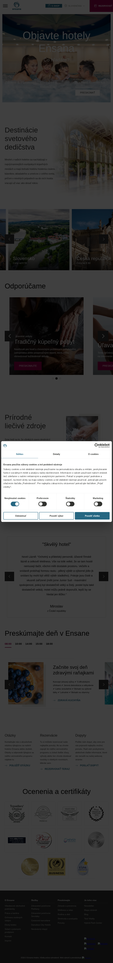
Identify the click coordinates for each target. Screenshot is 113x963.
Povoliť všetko (92, 515)
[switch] (42, 504)
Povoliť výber (56, 515)
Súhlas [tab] (19, 454)
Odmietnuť (20, 515)
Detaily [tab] (56, 454)
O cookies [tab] (93, 454)
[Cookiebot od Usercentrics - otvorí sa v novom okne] (97, 445)
